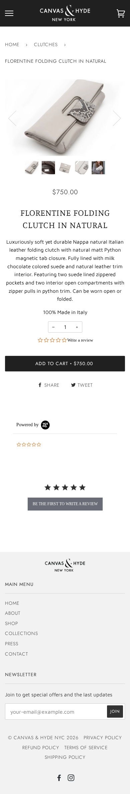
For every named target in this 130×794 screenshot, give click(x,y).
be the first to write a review (65, 504)
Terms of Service (86, 747)
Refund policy (40, 747)
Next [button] (113, 118)
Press (11, 643)
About (12, 613)
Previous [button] (16, 118)
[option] (65, 117)
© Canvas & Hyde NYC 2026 (43, 737)
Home (12, 44)
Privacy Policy (103, 737)
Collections (21, 633)
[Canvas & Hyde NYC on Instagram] (71, 778)
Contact (16, 654)
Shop (11, 623)
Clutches (46, 44)
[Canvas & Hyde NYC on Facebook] (59, 778)
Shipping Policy (65, 757)
